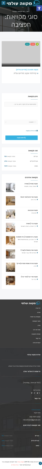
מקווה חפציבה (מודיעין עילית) (27, 69)
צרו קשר (38, 338)
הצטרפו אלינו (36, 342)
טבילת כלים (34, 161)
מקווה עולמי (20, 462)
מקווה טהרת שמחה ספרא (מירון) (27, 263)
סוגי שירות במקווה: (31, 130)
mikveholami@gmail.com (31, 420)
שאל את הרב (36, 329)
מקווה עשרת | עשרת (31, 184)
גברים (36, 156)
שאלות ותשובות (36, 334)
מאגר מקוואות (36, 321)
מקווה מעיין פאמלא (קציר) (29, 250)
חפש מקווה (20, 138)
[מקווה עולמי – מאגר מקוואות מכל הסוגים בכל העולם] (30, 303)
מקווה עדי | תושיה (32, 224)
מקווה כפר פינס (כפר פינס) (29, 197)
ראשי (27, 11)
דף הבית (38, 308)
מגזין (39, 325)
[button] (39, 8)
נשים (27, 44)
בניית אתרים (14, 465)
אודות (38, 312)
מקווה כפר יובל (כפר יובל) (29, 277)
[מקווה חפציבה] (37, 44)
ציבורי (32, 44)
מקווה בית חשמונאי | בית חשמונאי (27, 237)
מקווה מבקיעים (33, 210)
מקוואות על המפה (35, 317)
